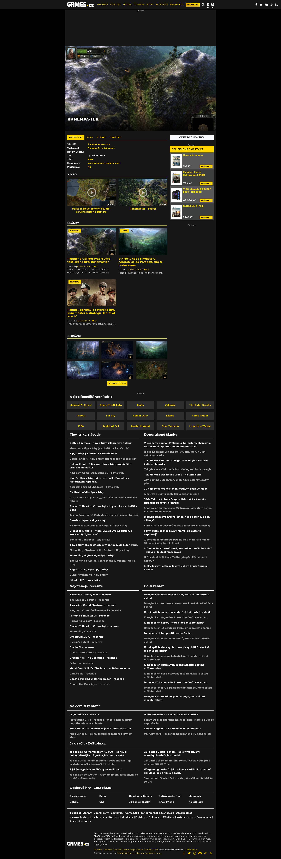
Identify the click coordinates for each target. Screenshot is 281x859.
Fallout (81, 415)
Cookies (117, 850)
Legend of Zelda (200, 426)
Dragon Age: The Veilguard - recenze (93, 657)
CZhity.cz (169, 817)
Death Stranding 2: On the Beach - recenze (97, 679)
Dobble (74, 802)
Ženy (106, 813)
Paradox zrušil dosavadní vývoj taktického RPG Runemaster (89, 260)
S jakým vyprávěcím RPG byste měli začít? (96, 769)
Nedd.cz (114, 817)
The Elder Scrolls (200, 405)
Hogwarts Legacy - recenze (87, 621)
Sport (97, 813)
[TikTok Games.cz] (271, 4)
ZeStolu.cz (167, 813)
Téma (124, 231)
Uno (101, 802)
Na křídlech (196, 802)
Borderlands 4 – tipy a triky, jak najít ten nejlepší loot (103, 458)
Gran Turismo (170, 426)
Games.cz (131, 813)
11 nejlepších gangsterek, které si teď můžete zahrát (177, 612)
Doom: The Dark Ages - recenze (90, 684)
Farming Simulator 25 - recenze (90, 615)
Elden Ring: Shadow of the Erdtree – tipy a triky (100, 550)
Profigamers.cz (149, 813)
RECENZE (102, 4)
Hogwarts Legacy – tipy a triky (89, 569)
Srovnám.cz (204, 817)
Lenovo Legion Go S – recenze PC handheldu (172, 728)
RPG (90, 159)
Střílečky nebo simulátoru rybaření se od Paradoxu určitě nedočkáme (141, 262)
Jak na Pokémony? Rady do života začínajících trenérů (104, 515)
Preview (74, 231)
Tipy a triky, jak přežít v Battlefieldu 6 (93, 453)
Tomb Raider (200, 415)
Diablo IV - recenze (82, 647)
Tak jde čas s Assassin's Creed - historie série (173, 474)
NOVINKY (139, 4)
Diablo (170, 415)
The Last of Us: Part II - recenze (89, 599)
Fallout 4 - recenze (82, 663)
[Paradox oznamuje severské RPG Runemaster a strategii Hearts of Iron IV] (91, 292)
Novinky (74, 282)
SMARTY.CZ (177, 4)
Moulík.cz (127, 817)
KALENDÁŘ (162, 4)
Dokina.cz (155, 817)
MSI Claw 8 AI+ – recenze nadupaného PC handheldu (177, 733)
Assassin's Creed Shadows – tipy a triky (94, 487)
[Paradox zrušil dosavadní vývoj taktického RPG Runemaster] (91, 241)
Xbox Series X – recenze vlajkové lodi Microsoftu (100, 728)
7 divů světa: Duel (170, 796)
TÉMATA (127, 4)
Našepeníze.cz (186, 817)
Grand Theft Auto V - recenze (88, 652)
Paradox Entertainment (101, 148)
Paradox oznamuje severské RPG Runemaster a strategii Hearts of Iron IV (91, 313)
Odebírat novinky (191, 137)
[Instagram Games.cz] (194, 853)
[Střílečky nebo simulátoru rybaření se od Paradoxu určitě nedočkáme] (143, 241)
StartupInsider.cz (80, 821)
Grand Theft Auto (111, 405)
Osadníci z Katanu (140, 796)
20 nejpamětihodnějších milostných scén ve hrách (176, 488)
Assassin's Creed (81, 405)
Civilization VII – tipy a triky (87, 492)
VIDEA (150, 4)
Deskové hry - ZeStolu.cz (91, 788)
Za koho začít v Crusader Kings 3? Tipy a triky (98, 525)
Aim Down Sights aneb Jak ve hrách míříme (171, 494)
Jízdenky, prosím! (140, 802)
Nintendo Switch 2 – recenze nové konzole (171, 714)
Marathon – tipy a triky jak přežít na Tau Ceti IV (99, 448)
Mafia (140, 405)
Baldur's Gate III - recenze (86, 642)
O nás (156, 850)
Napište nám (191, 850)
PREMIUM (192, 4)
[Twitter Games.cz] (261, 4)
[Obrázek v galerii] (83, 350)
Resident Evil (111, 426)
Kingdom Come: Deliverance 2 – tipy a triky (97, 473)
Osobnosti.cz (184, 813)
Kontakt (148, 850)
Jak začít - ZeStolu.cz (88, 743)
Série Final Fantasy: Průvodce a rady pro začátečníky (177, 525)
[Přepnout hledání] (203, 4)
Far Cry (110, 415)
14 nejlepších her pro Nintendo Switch (168, 633)
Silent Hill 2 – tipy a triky (85, 580)
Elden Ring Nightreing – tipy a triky (92, 555)
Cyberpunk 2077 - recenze (86, 636)
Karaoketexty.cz (80, 817)
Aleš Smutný (84, 321)
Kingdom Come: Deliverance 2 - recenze (95, 610)
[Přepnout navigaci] (207, 4)
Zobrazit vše (117, 383)
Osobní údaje (128, 850)
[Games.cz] (80, 4)
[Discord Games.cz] (266, 4)
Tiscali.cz (75, 813)
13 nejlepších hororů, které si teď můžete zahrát (174, 622)
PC (89, 167)
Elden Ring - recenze (83, 631)
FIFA (81, 426)
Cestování (117, 813)
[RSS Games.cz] (276, 4)
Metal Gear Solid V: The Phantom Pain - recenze (100, 668)
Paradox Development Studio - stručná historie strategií (91, 210)
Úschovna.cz (99, 817)
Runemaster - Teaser (143, 208)
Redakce (108, 850)
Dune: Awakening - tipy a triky (89, 574)
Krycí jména (166, 802)
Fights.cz (141, 817)
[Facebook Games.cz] (256, 4)
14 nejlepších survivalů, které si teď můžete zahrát (176, 682)
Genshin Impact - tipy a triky (88, 520)
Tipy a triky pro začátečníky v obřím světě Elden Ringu (104, 545)
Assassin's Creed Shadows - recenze (93, 605)
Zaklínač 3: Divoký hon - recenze (90, 594)
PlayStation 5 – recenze (84, 714)
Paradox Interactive (99, 144)
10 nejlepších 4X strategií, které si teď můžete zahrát (177, 628)
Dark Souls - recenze (83, 673)
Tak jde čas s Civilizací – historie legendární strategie (177, 469)
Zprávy (87, 813)
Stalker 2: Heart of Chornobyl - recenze (94, 626)
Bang (102, 796)
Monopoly (195, 796)
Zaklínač (170, 405)
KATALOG (115, 4)
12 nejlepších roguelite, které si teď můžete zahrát (176, 617)
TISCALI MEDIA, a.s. (126, 853)
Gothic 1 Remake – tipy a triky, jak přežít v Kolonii (100, 443)
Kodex (139, 850)
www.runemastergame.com (104, 163)
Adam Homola (84, 266)
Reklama (98, 850)
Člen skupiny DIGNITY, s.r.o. (148, 853)
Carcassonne (78, 796)
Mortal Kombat (140, 426)
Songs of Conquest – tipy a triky (90, 539)
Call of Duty (140, 415)
